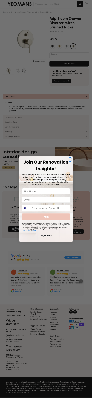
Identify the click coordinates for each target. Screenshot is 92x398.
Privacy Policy (26, 230)
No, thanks (46, 235)
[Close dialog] (70, 159)
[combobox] (26, 208)
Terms (34, 230)
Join (46, 216)
